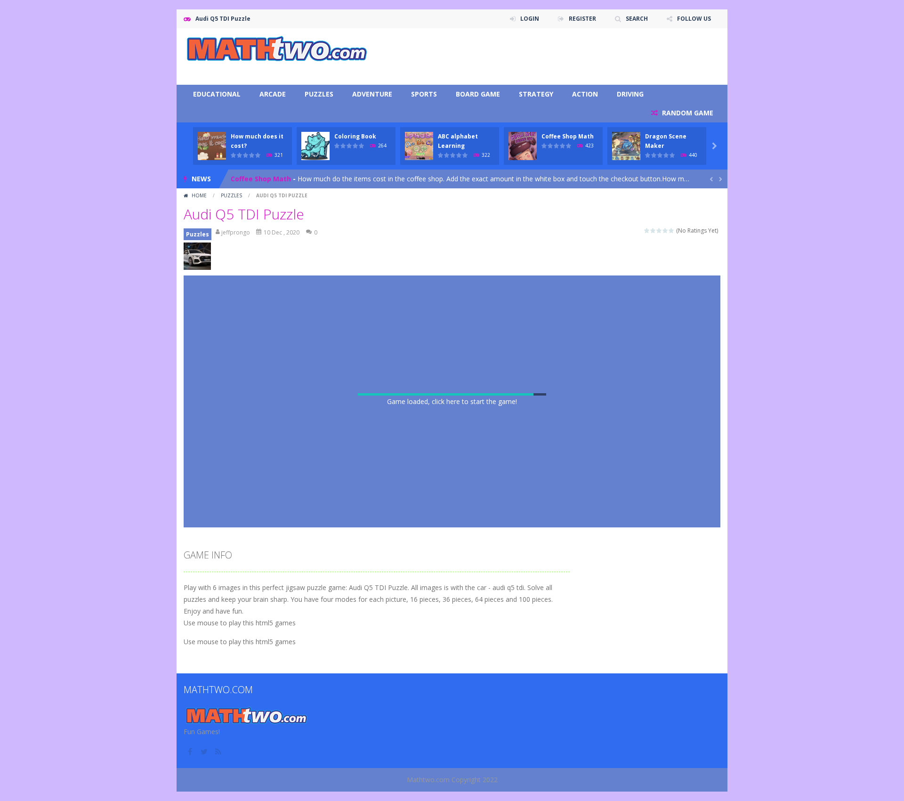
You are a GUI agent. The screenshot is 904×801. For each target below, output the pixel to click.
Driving (630, 93)
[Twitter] (205, 751)
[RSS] (219, 751)
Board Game (478, 93)
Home (199, 195)
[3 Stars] (659, 230)
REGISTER (582, 19)
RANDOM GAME (686, 112)
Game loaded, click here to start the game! (452, 401)
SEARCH (637, 19)
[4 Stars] (665, 230)
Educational (217, 93)
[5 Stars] (672, 230)
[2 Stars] (653, 230)
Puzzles (319, 93)
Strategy (536, 93)
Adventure (372, 93)
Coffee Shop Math (567, 136)
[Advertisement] (549, 56)
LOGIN (529, 19)
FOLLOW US (694, 19)
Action (585, 93)
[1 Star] (647, 230)
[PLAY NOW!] (212, 145)
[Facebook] (191, 751)
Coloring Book (355, 136)
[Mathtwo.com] (278, 48)
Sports (424, 93)
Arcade (272, 93)
